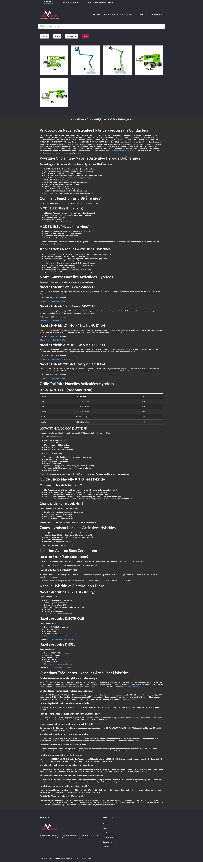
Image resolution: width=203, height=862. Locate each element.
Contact (131, 14)
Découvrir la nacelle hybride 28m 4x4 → (55, 378)
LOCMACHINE (55, 858)
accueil (96, 14)
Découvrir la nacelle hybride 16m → (53, 321)
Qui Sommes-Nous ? (109, 837)
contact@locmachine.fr (70, 2)
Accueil (105, 824)
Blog (148, 14)
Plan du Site (106, 846)
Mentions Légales (108, 833)
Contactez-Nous (108, 842)
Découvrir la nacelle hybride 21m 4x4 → (55, 359)
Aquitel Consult (87, 858)
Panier (140, 14)
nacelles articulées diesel (49, 153)
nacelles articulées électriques (121, 151)
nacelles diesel (130, 699)
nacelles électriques (131, 687)
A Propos (121, 14)
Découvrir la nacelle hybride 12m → (53, 301)
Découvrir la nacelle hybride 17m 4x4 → (55, 340)
